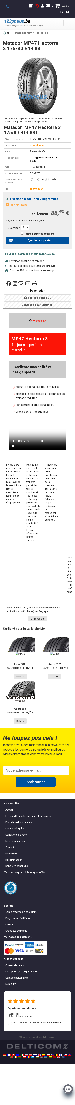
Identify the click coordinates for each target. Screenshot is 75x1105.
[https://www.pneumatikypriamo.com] (69, 1055)
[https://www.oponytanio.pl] (24, 1057)
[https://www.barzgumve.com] (37, 1057)
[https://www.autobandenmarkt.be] (56, 1055)
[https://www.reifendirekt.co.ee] (45, 1057)
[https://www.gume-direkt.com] (52, 1055)
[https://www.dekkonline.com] (26, 1055)
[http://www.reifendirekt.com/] (63, 1057)
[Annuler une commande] (37, 6)
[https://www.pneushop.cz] (65, 1055)
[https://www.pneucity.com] (11, 1057)
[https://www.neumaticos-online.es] (43, 1055)
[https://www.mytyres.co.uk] (39, 1055)
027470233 (9, 6)
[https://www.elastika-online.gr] (32, 1057)
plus (10, 1024)
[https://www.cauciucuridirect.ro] (28, 1057)
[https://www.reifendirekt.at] (48, 1055)
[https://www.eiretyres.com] (15, 1057)
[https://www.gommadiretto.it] (22, 1055)
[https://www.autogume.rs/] (58, 1057)
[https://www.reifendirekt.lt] (50, 1057)
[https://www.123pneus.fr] (9, 1055)
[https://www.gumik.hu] (19, 1057)
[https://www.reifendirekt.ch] (13, 1055)
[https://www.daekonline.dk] (30, 1055)
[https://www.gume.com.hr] (41, 1057)
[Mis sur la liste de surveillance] (21, 283)
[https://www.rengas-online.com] (60, 1055)
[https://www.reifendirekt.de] (4, 1055)
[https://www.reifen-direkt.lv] (54, 1057)
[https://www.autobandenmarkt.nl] (35, 1055)
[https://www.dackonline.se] (17, 1055)
